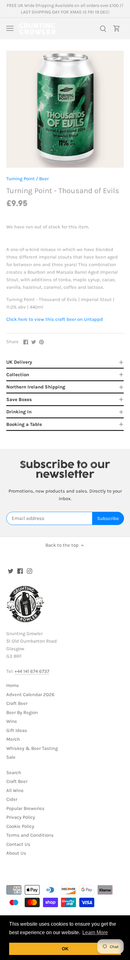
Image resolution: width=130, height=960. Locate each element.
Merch (13, 739)
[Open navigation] (10, 28)
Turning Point (20, 178)
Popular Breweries (25, 808)
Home (12, 685)
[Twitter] (10, 570)
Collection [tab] (17, 374)
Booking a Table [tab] (24, 424)
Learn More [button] (95, 932)
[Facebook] (20, 570)
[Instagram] (29, 570)
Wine (11, 721)
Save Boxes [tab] (19, 399)
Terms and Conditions (30, 835)
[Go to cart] (117, 28)
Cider (11, 799)
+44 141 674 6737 (32, 671)
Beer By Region (22, 712)
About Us (16, 853)
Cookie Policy (20, 826)
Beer (44, 178)
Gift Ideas (16, 730)
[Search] (103, 28)
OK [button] (65, 948)
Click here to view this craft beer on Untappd (54, 319)
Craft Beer (16, 703)
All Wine (15, 790)
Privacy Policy (20, 817)
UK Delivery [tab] (19, 362)
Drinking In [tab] (19, 412)
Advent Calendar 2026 (30, 694)
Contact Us (18, 844)
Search (13, 772)
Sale (10, 757)
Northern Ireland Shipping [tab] (35, 387)
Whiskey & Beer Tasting (32, 748)
